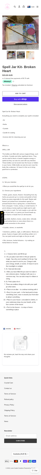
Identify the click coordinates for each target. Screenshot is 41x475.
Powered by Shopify (29, 468)
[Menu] (37, 6)
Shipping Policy (9, 410)
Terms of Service (10, 394)
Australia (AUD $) (19, 454)
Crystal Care (8, 383)
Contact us (8, 388)
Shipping (14, 85)
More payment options (20, 104)
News (6, 421)
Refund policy (9, 399)
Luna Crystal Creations (17, 468)
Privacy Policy (9, 405)
